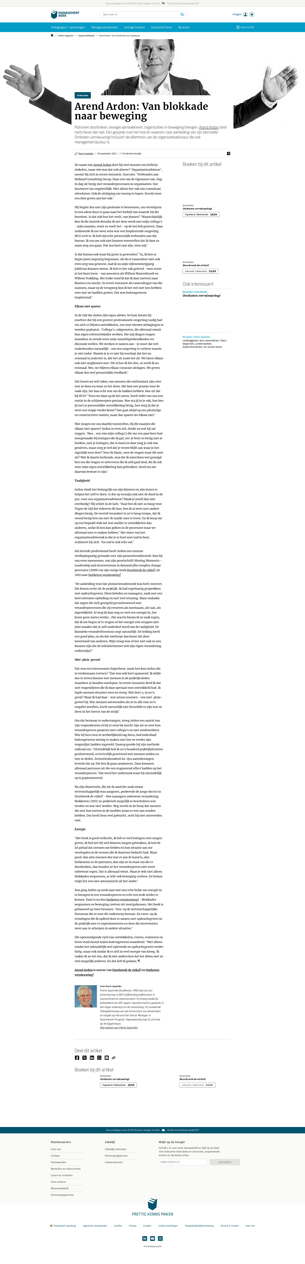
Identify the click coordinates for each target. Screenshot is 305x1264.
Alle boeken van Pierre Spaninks (119, 1027)
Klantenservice (61, 1142)
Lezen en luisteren (62, 1175)
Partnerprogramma (62, 1194)
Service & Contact (230, 1225)
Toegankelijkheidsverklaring (199, 1225)
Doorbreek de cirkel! (141, 570)
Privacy (132, 1225)
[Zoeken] (182, 14)
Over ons (56, 1149)
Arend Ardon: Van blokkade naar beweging (119, 35)
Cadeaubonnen (114, 1162)
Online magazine (66, 35)
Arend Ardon (209, 127)
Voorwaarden (58, 1162)
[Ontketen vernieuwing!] (194, 185)
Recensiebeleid (60, 1188)
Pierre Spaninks (86, 153)
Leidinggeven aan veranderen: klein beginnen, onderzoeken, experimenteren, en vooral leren (205, 343)
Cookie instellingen (168, 1225)
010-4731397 (247, 27)
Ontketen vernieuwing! (104, 575)
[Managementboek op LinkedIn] (144, 1238)
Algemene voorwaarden (95, 1225)
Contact (55, 1155)
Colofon (118, 1225)
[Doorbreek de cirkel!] (194, 241)
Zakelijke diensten (115, 1149)
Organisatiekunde (86, 35)
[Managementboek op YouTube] (152, 1238)
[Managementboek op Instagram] (160, 1238)
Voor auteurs (58, 1181)
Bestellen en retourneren (66, 1168)
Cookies (147, 1225)
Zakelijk (110, 1142)
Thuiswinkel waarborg (65, 1225)
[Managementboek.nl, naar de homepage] (65, 18)
